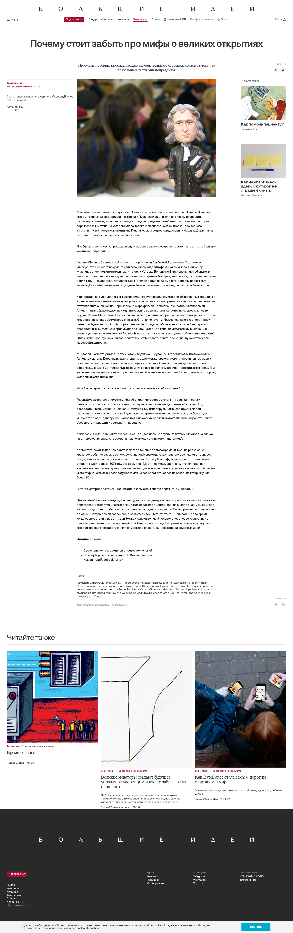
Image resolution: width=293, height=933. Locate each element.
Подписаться (74, 19)
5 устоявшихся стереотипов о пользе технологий (117, 550)
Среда (156, 19)
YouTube (198, 883)
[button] (223, 19)
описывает (138, 315)
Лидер (93, 19)
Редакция (152, 880)
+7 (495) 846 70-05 (252, 876)
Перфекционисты (201, 19)
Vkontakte (199, 880)
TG (276, 70)
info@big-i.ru (248, 880)
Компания (107, 19)
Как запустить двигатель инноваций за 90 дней (147, 388)
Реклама (152, 876)
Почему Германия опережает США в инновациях (117, 555)
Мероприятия (155, 883)
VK (283, 70)
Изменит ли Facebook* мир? (103, 560)
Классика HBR (177, 19)
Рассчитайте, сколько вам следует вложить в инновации (153, 489)
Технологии (140, 19)
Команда (123, 19)
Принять (256, 926)
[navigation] (138, 19)
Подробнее (93, 928)
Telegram (199, 876)
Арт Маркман (15, 107)
